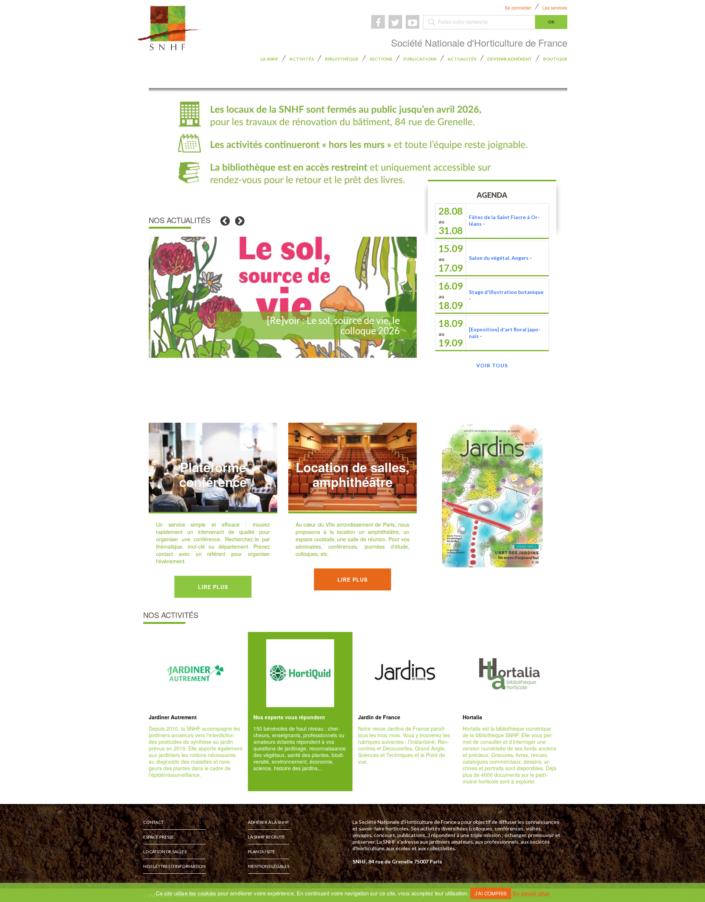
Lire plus (213, 586)
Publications (420, 59)
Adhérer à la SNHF (268, 822)
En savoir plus (531, 893)
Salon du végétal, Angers (499, 258)
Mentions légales (268, 866)
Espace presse (158, 837)
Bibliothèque (341, 59)
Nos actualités (179, 220)
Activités (301, 59)
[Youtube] (412, 22)
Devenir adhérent (509, 59)
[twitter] (395, 22)
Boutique (555, 59)
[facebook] (378, 22)
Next (239, 221)
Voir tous (492, 365)
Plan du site (261, 851)
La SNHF (269, 59)
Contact (153, 822)
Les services (554, 7)
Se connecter (518, 7)
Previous (225, 221)
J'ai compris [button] (491, 893)
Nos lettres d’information (174, 866)
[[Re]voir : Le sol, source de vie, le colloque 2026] (283, 297)
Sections (380, 59)
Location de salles (165, 851)
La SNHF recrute (266, 837)
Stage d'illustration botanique (506, 292)
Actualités (462, 59)
